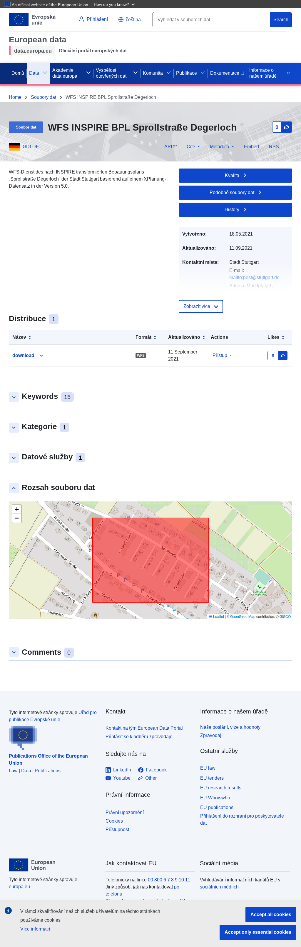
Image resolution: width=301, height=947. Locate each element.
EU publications (216, 807)
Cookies (114, 820)
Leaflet (218, 616)
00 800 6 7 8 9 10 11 (169, 879)
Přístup (220, 355)
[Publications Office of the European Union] (53, 736)
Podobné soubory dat (232, 192)
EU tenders (212, 778)
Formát (143, 337)
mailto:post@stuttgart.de (254, 277)
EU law (207, 768)
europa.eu (19, 886)
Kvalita (232, 175)
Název (19, 337)
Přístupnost (117, 829)
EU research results (220, 787)
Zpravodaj (210, 735)
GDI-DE (31, 146)
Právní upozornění (125, 812)
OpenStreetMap (242, 616)
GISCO (285, 616)
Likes (273, 337)
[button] (115, 4)
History (232, 209)
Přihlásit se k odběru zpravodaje (139, 736)
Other (151, 778)
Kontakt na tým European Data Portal (144, 728)
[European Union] (54, 864)
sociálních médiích (219, 886)
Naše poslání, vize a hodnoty (230, 727)
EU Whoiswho (215, 797)
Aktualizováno (184, 337)
